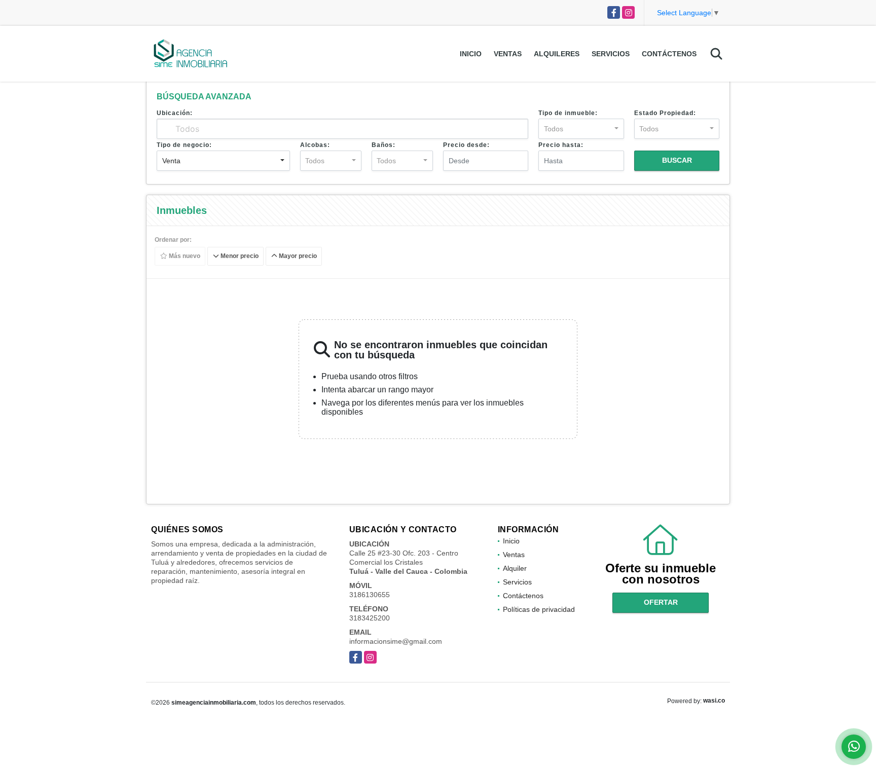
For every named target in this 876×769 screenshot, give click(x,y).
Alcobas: (315, 145)
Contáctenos (669, 54)
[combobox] (581, 129)
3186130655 (369, 595)
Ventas (508, 54)
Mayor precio (297, 256)
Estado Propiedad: (665, 113)
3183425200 (369, 618)
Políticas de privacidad (539, 609)
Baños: (383, 145)
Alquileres (556, 54)
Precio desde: (466, 145)
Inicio (471, 54)
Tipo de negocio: (184, 145)
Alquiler (515, 568)
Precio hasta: (560, 145)
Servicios (611, 54)
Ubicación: (175, 113)
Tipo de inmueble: (568, 113)
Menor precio (239, 256)
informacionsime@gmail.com (395, 641)
